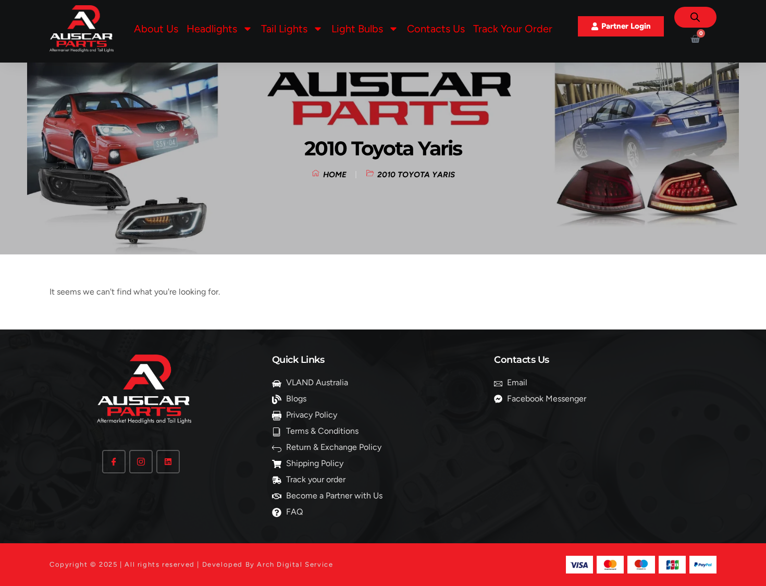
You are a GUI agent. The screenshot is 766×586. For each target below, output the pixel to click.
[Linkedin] (168, 461)
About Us (156, 28)
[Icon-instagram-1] (141, 461)
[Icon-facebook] (114, 461)
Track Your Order (512, 28)
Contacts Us (436, 28)
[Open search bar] (695, 17)
